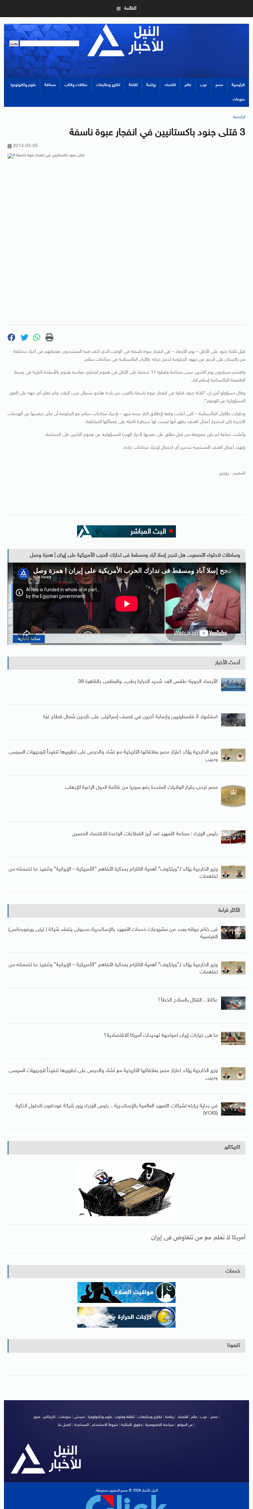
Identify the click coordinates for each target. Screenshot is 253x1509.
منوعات (239, 99)
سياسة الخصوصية (159, 1425)
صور (36, 1417)
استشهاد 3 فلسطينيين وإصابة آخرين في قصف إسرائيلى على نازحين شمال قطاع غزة (130, 717)
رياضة (151, 85)
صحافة (50, 85)
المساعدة (81, 1425)
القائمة (130, 8)
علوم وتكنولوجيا (23, 85)
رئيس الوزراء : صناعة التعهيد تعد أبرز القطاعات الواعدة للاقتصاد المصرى (145, 834)
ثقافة (133, 85)
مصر (219, 85)
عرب (203, 85)
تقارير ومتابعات (108, 85)
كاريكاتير (232, 1147)
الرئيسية (238, 85)
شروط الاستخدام (105, 1425)
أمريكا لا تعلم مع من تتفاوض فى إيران (198, 1238)
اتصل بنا (64, 1425)
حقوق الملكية (131, 1425)
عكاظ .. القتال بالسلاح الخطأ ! (188, 1000)
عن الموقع (185, 1425)
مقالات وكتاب (76, 85)
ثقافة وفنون (125, 1417)
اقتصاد (170, 85)
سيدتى (79, 1417)
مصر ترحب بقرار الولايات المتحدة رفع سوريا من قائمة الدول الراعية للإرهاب (141, 788)
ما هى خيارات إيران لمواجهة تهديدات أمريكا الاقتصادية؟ (161, 1035)
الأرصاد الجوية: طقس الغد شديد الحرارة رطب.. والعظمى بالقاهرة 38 (148, 682)
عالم (187, 85)
